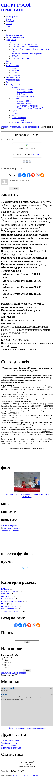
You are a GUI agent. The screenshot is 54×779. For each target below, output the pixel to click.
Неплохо (8, 662)
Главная (4, 127)
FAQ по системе (8, 745)
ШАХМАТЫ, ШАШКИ (12, 601)
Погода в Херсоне (9, 525)
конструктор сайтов (21, 776)
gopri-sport (37, 154)
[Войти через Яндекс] (33, 175)
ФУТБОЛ (5, 596)
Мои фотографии (31, 127)
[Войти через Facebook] (29, 175)
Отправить (14, 188)
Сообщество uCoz (9, 743)
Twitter (9, 23)
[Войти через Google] (38, 175)
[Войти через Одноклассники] (42, 175)
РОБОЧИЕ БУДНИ (9, 606)
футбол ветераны (9, 609)
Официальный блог (10, 741)
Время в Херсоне (27, 568)
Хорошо (8, 660)
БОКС (4, 604)
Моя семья (5, 594)
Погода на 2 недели (10, 531)
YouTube (10, 26)
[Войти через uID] (20, 175)
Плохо (7, 665)
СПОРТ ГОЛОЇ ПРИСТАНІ (16, 7)
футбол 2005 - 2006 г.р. (11, 611)
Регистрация (12, 16)
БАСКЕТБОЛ (7, 599)
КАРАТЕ (5, 589)
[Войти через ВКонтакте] (24, 175)
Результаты (6, 673)
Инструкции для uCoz (11, 748)
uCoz (35, 776)
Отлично (8, 657)
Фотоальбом (15, 127)
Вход (8, 19)
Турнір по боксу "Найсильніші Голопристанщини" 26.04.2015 (27, 495)
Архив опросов (19, 673)
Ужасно (7, 668)
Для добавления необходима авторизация (27, 728)
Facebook (10, 21)
